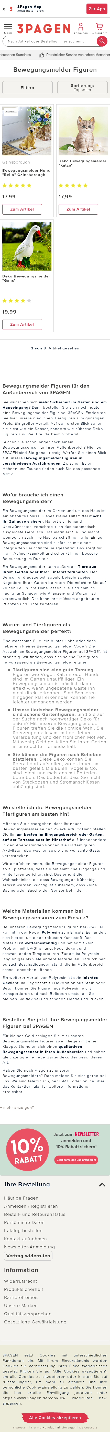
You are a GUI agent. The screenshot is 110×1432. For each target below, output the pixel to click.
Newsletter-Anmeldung (29, 1247)
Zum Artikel (22, 209)
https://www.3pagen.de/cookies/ (34, 1398)
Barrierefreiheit (21, 1297)
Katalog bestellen (23, 1230)
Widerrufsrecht (20, 1281)
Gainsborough (16, 162)
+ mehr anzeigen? (17, 1107)
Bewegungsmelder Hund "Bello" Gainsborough (26, 172)
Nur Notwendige (42, 1427)
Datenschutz (88, 1427)
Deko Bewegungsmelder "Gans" (26, 278)
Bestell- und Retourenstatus (34, 1214)
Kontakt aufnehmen (25, 1239)
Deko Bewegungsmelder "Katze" (82, 163)
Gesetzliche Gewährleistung (35, 1322)
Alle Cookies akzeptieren (55, 1417)
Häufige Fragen (21, 1198)
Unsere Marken (21, 1305)
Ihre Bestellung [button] (27, 1185)
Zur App (97, 8)
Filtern (27, 87)
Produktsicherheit (23, 1289)
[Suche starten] (102, 41)
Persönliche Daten (24, 1222)
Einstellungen (66, 1427)
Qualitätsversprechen (28, 1314)
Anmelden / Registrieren (31, 1206)
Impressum (20, 1427)
